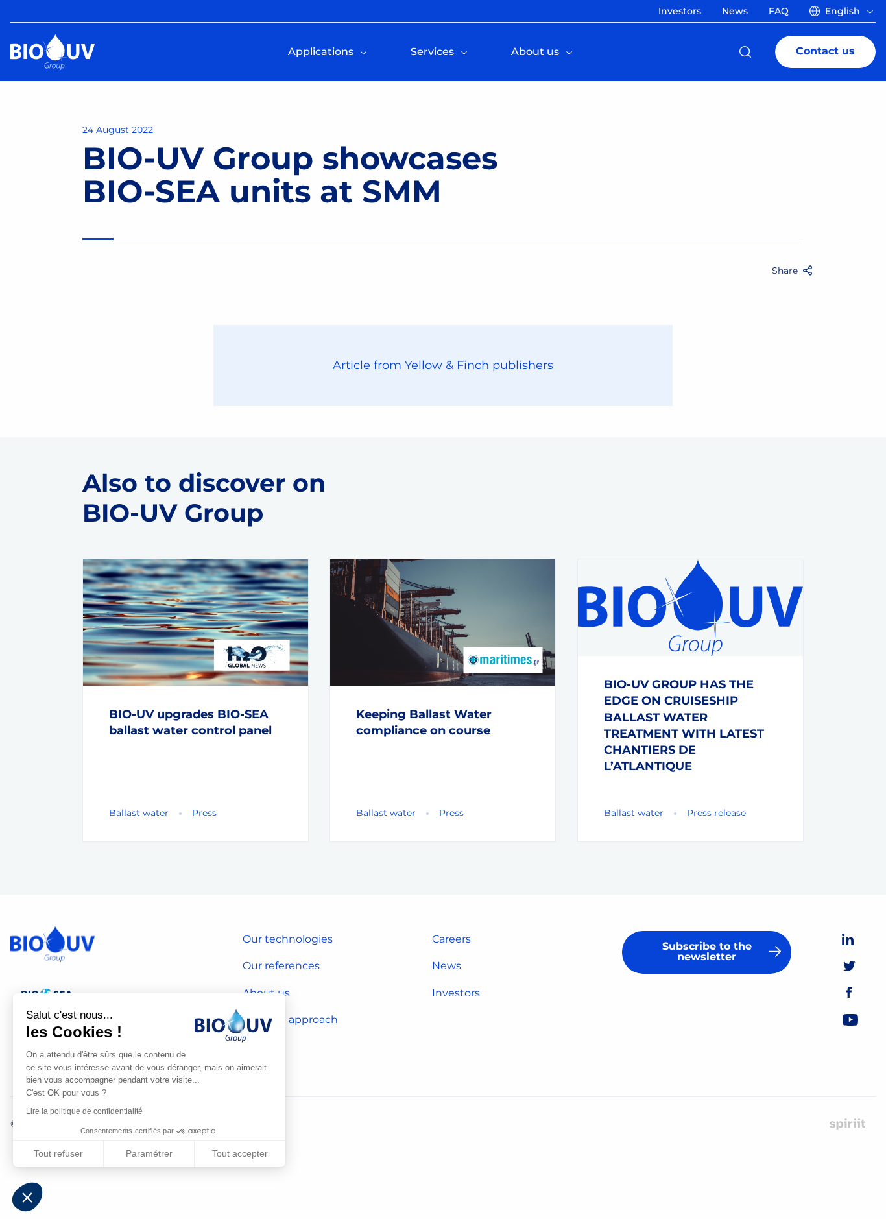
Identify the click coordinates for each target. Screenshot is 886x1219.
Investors (456, 993)
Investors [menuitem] (679, 11)
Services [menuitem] (432, 51)
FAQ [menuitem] (779, 11)
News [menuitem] (735, 11)
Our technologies (288, 939)
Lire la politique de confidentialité (84, 1111)
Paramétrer (149, 1153)
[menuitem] (844, 11)
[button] (27, 1197)
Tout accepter (240, 1153)
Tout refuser (58, 1153)
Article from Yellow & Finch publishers (443, 365)
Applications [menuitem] (320, 51)
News (446, 966)
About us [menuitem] (535, 51)
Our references (281, 966)
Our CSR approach (290, 1019)
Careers (451, 939)
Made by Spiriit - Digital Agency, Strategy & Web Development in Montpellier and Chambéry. (847, 1124)
